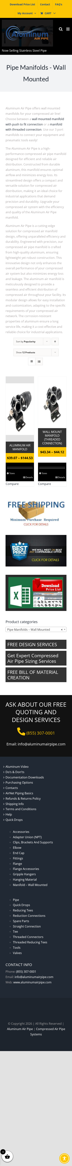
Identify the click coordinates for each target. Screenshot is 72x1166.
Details (29, 477)
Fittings (18, 858)
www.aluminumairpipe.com (32, 982)
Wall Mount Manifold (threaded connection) (52, 437)
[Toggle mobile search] (61, 29)
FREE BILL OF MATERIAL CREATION (32, 675)
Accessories (21, 832)
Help (9, 814)
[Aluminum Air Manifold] (20, 409)
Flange (17, 864)
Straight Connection (27, 926)
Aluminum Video (17, 767)
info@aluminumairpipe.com (34, 977)
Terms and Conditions (21, 809)
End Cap (18, 853)
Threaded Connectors (28, 937)
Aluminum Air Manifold (19, 447)
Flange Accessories (26, 869)
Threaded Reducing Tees (30, 942)
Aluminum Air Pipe (20, 1029)
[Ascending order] (55, 341)
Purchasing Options (19, 782)
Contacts (12, 788)
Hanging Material (25, 879)
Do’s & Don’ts (15, 772)
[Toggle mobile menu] (68, 29)
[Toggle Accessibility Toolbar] (64, 1158)
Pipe (16, 900)
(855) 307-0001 (26, 972)
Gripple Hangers (24, 874)
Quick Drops (14, 820)
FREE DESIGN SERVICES (32, 644)
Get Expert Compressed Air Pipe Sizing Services (32, 658)
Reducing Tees (23, 910)
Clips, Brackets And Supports (33, 842)
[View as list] (39, 361)
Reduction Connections (29, 916)
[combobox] (36, 629)
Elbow (17, 848)
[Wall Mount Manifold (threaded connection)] (52, 402)
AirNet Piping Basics (19, 793)
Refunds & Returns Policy (23, 799)
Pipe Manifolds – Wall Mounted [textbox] (35, 630)
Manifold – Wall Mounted (30, 885)
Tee (15, 932)
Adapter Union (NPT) (27, 837)
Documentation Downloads (25, 777)
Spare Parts (21, 921)
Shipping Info (15, 804)
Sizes (12, 473)
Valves (17, 953)
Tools (16, 948)
